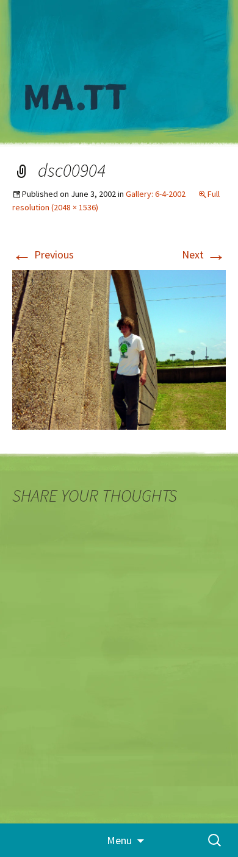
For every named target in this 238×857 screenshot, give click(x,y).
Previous (43, 254)
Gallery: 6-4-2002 (156, 193)
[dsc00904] (119, 349)
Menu (119, 840)
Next (204, 254)
